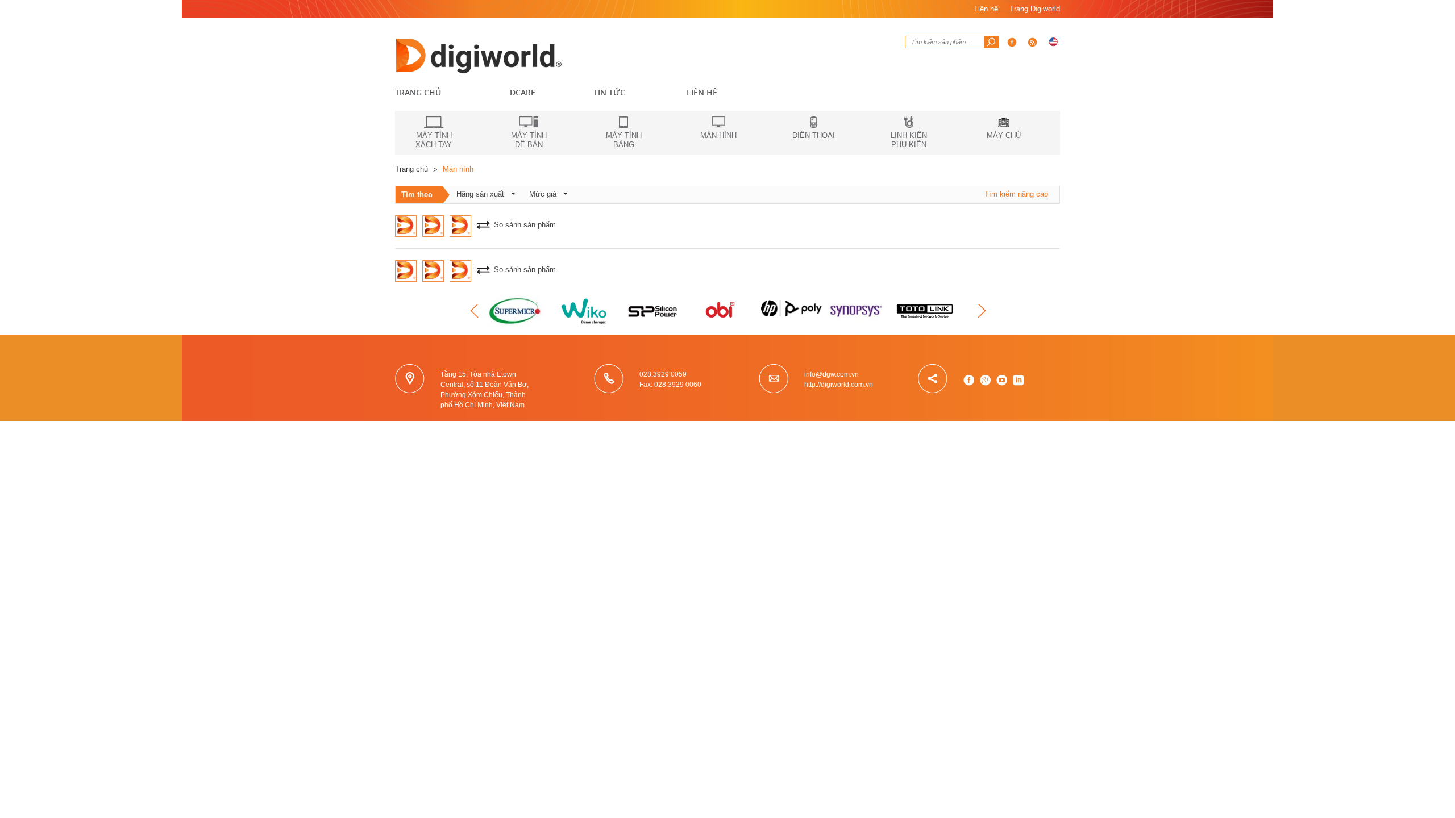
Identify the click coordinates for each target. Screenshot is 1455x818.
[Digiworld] (480, 54)
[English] (1053, 42)
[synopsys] (858, 311)
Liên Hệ (702, 92)
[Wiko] (585, 311)
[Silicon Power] (653, 311)
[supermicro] (517, 311)
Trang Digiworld (1034, 9)
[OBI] (722, 311)
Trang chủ (418, 92)
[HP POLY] (790, 305)
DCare (522, 92)
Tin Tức (609, 92)
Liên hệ (986, 9)
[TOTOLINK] (926, 311)
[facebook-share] (1033, 42)
